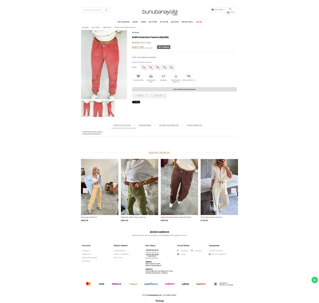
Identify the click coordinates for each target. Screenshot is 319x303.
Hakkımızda (86, 254)
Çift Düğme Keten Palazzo (211, 217)
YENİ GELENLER (124, 22)
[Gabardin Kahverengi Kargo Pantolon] (179, 187)
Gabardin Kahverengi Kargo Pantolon (176, 217)
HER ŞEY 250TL (187, 22)
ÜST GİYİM (153, 22)
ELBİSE (135, 22)
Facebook (184, 251)
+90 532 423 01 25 (152, 252)
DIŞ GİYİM (175, 22)
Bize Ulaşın (86, 261)
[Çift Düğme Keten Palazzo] (219, 187)
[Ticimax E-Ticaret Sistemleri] (159, 301)
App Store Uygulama (218, 254)
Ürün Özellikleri (122, 125)
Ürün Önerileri (194, 125)
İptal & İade (118, 258)
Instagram (198, 251)
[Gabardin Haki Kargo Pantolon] (139, 187)
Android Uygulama (216, 251)
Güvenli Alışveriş (120, 251)
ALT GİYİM (164, 22)
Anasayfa (85, 251)
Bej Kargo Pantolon (89, 217)
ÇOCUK (198, 22)
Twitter (183, 254)
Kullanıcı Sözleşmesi (121, 254)
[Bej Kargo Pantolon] (99, 187)
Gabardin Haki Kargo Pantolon (133, 217)
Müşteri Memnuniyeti (89, 258)
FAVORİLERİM (218, 9)
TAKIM (143, 22)
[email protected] (152, 258)
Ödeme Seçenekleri (169, 125)
